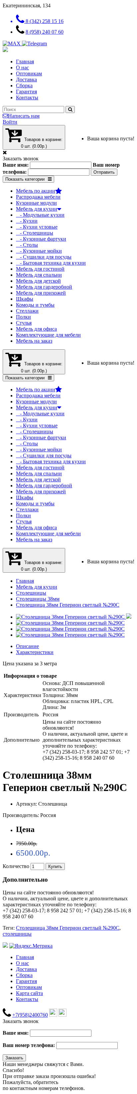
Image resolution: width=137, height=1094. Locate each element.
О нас (22, 67)
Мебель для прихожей (41, 293)
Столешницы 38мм (38, 599)
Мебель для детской (38, 281)
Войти (10, 122)
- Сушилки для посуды (43, 257)
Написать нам (24, 116)
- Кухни (27, 221)
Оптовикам (29, 73)
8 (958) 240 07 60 (45, 32)
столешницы (17, 934)
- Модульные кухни (40, 215)
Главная (25, 61)
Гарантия (26, 91)
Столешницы (31, 593)
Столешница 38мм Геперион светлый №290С (67, 605)
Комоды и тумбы (35, 305)
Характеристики (35, 652)
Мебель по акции (35, 191)
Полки (23, 317)
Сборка (24, 85)
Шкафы (24, 299)
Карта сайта (29, 993)
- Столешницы (34, 233)
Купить (55, 866)
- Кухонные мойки (39, 251)
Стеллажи (27, 311)
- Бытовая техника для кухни (51, 263)
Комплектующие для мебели (48, 335)
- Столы (27, 245)
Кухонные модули (36, 203)
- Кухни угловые (37, 227)
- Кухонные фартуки (41, 239)
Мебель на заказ (34, 341)
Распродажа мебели (38, 197)
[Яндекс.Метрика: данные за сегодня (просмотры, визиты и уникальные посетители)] (31, 946)
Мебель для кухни (36, 209)
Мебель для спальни (39, 275)
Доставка (26, 79)
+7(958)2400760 (30, 1015)
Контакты (27, 97)
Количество (16, 866)
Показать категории (25, 179)
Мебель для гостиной (40, 269)
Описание (27, 646)
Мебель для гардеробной (44, 287)
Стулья (24, 323)
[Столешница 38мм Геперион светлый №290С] (73, 617)
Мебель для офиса (36, 329)
